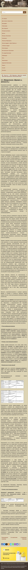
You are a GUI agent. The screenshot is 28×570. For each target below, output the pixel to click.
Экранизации (5, 60)
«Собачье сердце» (6, 45)
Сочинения (4, 38)
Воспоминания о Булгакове (8, 50)
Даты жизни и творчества (7, 21)
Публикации (4, 55)
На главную (4, 18)
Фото (3, 57)
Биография (4, 23)
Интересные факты (6, 30)
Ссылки (3, 67)
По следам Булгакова (6, 53)
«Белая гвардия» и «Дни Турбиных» (9, 43)
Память (3, 65)
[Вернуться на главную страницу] (14, 3)
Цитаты (3, 33)
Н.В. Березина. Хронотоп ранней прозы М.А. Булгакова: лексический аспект (14, 76)
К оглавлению (14, 537)
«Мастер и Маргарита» (6, 40)
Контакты (4, 70)
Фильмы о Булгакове (6, 35)
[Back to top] (25, 567)
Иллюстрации (5, 48)
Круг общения (5, 28)
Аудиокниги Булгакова (6, 62)
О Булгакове (4, 25)
